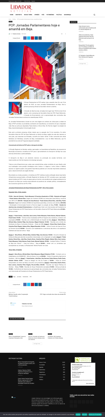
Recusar (84, 414)
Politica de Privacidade (95, 414)
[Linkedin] (84, 1)
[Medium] (86, 1)
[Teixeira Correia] (10, 34)
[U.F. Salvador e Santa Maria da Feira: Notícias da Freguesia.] (74, 57)
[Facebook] (79, 1)
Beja (14, 276)
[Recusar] (103, 414)
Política (14, 19)
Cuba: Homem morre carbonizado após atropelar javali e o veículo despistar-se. (87, 28)
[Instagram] (82, 1)
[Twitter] (93, 1)
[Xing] (95, 1)
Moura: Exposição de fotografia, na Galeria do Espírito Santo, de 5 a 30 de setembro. (26, 363)
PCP (31, 276)
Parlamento (25, 276)
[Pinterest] (88, 1)
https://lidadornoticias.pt (27, 306)
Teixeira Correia (16, 33)
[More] (44, 38)
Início (10, 19)
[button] (94, 15)
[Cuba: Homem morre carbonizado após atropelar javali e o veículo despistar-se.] (74, 28)
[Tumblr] (91, 1)
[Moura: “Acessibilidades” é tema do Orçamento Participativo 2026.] (18, 328)
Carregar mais (36, 343)
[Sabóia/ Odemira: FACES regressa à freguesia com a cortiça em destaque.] (13, 372)
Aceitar (78, 414)
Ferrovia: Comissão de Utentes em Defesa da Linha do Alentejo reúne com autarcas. (36, 338)
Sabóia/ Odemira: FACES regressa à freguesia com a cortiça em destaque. (25, 372)
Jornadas (19, 276)
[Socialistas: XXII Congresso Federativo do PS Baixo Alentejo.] (57, 328)
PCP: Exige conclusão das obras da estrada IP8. (53, 294)
